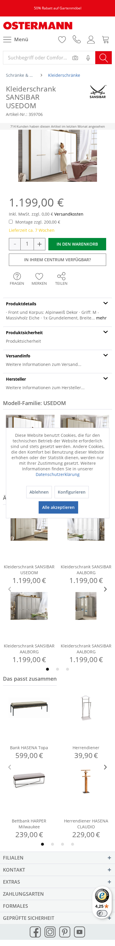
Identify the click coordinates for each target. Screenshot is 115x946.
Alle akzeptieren (58, 507)
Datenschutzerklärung (58, 474)
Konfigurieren (72, 492)
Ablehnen (39, 492)
